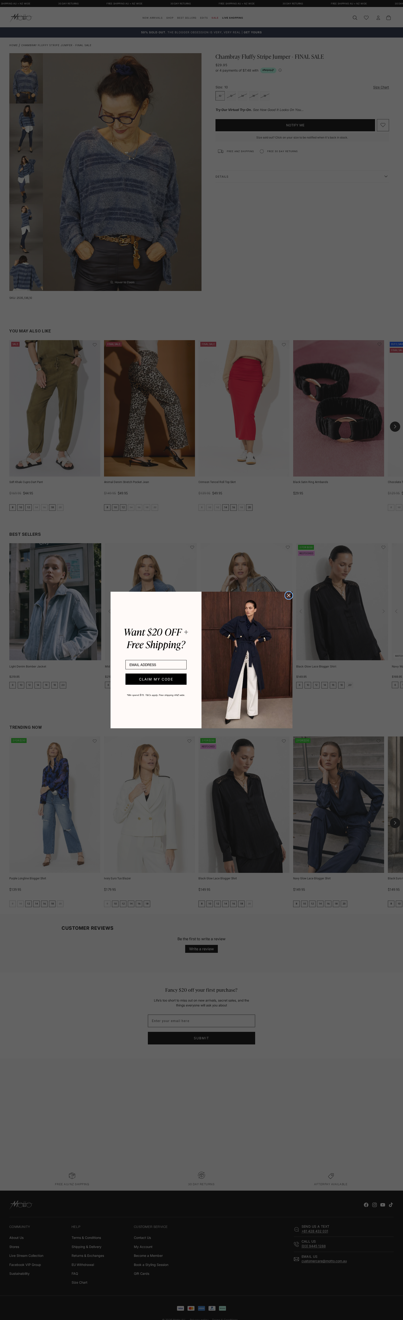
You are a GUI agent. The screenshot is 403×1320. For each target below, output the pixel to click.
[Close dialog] (288, 595)
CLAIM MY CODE (156, 679)
